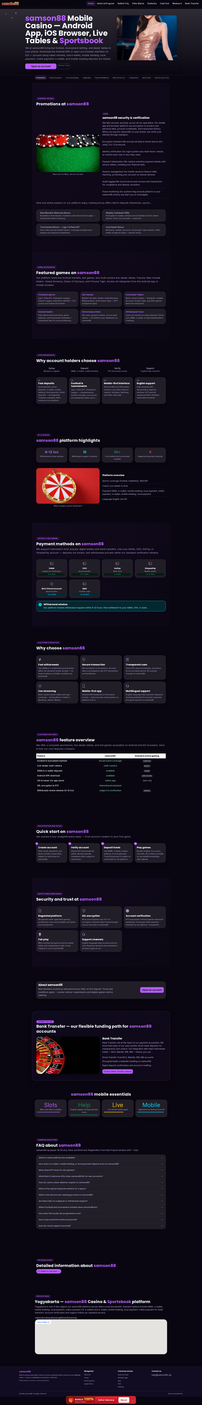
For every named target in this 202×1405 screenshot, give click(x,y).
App (119, 1381)
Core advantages (72, 78)
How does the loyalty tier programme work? (60, 1213)
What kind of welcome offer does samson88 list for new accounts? (71, 1176)
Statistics (152, 3)
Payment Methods (102, 78)
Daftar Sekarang (106, 1400)
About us (87, 1375)
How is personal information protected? (58, 1219)
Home (91, 3)
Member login (63, 65)
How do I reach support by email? (55, 1225)
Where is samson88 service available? (57, 1157)
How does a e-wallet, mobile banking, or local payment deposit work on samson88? (79, 1164)
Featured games (55, 78)
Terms (86, 1378)
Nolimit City (123, 3)
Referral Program (105, 3)
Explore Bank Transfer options (117, 1071)
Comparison (133, 78)
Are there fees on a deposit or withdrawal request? (63, 1201)
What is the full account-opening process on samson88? (66, 1195)
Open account (123, 1375)
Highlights (87, 78)
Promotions (40, 78)
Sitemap (121, 1387)
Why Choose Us (119, 78)
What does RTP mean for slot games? (57, 1170)
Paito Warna (138, 3)
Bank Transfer (192, 3)
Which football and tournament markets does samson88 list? (68, 1207)
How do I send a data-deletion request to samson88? (64, 1182)
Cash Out (164, 3)
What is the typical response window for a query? (62, 1188)
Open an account (41, 66)
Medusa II (177, 3)
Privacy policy (89, 1381)
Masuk (124, 1400)
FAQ (119, 1384)
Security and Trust (162, 78)
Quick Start (146, 78)
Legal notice (88, 1384)
